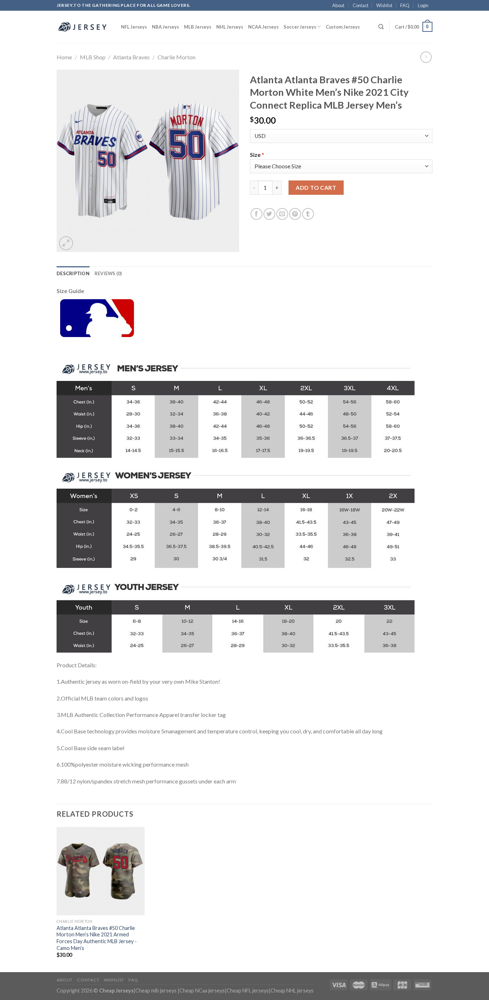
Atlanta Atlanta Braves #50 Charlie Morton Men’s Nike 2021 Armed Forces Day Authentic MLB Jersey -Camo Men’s (97, 938)
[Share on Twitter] (269, 214)
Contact (360, 5)
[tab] (73, 273)
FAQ (405, 5)
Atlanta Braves (131, 57)
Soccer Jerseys (300, 27)
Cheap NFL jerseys (248, 990)
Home (64, 57)
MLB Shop (93, 57)
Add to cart (316, 187)
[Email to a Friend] (282, 214)
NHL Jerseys (229, 27)
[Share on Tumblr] (308, 214)
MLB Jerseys (197, 27)
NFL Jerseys (134, 27)
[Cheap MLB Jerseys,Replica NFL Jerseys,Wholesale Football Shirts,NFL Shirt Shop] (83, 27)
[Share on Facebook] (256, 214)
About (338, 5)
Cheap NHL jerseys (292, 990)
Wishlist (384, 5)
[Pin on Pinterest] (295, 214)
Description (73, 273)
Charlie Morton (176, 57)
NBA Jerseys (165, 27)
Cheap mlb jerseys (155, 990)
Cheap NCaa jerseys (202, 990)
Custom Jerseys (343, 27)
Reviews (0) (108, 273)
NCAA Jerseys (263, 27)
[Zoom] (66, 243)
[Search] (381, 27)
